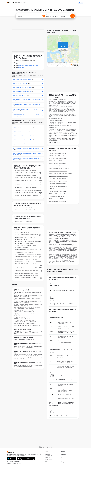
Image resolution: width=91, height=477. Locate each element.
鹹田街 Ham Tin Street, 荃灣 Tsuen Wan (57, 160)
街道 (61, 457)
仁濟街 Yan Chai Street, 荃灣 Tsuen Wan (57, 153)
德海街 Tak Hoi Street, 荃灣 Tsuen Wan (57, 166)
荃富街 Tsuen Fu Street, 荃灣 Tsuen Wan (57, 191)
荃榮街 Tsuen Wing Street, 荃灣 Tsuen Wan (58, 176)
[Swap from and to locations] (43, 16)
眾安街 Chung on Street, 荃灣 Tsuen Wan (57, 181)
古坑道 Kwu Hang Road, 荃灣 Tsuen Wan (57, 178)
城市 (61, 461)
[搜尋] (72, 16)
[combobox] (29, 16)
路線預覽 (34, 170)
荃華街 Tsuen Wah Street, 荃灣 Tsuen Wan (58, 186)
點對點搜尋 (63, 462)
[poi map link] (63, 51)
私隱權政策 (14, 463)
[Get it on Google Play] (11, 458)
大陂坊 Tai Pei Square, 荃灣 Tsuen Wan (57, 188)
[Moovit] (10, 2)
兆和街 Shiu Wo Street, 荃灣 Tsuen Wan (57, 201)
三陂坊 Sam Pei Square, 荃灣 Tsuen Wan (57, 183)
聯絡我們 (19, 463)
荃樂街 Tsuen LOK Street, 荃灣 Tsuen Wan (58, 171)
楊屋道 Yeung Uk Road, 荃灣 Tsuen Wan (57, 193)
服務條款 (9, 463)
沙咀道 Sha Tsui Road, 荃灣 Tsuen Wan (57, 155)
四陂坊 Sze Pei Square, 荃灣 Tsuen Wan (57, 163)
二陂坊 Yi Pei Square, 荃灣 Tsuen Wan (57, 196)
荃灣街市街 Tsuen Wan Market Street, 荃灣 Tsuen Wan (60, 173)
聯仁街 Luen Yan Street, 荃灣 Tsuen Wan (57, 158)
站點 (61, 459)
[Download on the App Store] (21, 458)
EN (46, 461)
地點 (61, 455)
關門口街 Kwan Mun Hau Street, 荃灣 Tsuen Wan (59, 168)
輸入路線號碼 (63, 454)
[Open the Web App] (30, 458)
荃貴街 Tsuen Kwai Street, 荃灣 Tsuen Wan (58, 198)
